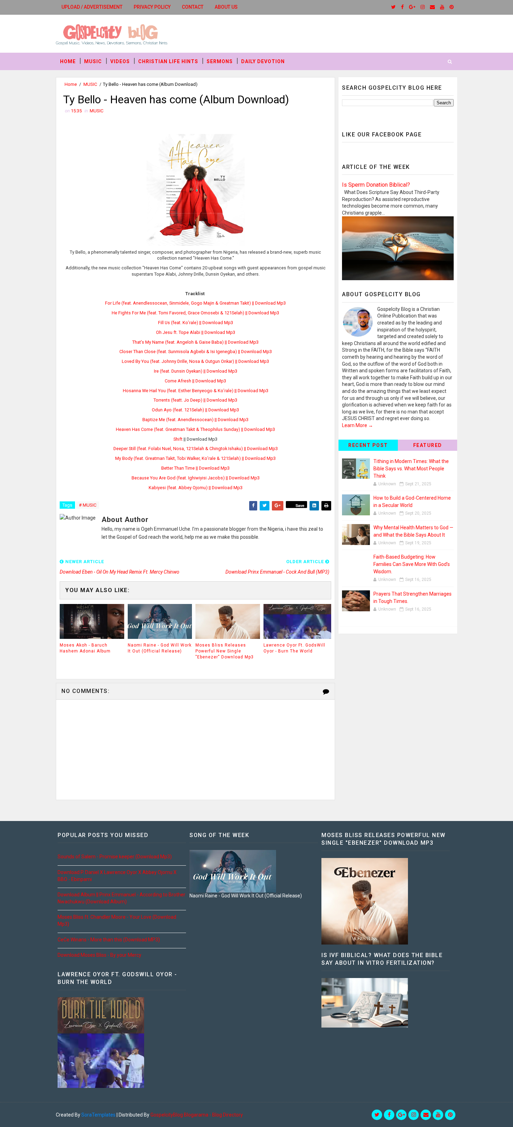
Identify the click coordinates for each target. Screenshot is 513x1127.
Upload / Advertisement (91, 7)
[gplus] (412, 7)
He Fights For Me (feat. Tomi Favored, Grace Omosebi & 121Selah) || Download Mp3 (195, 312)
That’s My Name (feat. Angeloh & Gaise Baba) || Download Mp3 (195, 342)
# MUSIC (87, 505)
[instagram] (422, 7)
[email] (432, 7)
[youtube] (442, 7)
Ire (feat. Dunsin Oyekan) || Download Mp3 (195, 371)
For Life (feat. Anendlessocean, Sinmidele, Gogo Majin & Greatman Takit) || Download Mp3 (195, 303)
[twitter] (393, 7)
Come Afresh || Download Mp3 (195, 380)
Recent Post (368, 445)
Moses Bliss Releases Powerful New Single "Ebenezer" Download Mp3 (224, 651)
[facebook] (402, 7)
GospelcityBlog (166, 1115)
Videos (120, 61)
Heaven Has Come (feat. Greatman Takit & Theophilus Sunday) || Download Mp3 (195, 429)
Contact (192, 7)
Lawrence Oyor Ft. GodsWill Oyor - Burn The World (294, 648)
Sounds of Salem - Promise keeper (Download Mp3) (115, 856)
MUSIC (90, 84)
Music (93, 61)
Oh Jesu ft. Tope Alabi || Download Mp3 (195, 332)
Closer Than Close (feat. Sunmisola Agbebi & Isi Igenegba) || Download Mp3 (195, 351)
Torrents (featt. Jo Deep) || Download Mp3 (195, 400)
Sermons (220, 61)
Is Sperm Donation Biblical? (376, 184)
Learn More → (357, 425)
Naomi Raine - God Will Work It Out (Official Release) (160, 648)
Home (68, 61)
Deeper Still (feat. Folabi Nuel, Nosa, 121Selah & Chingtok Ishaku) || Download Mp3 (195, 448)
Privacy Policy (152, 7)
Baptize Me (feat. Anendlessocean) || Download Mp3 (195, 419)
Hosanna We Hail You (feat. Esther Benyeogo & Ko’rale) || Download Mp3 (195, 390)
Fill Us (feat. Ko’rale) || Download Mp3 (195, 322)
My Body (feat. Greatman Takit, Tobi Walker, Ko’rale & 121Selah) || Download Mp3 (195, 458)
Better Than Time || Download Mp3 (195, 468)
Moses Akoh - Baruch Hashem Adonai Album (85, 648)
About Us (226, 7)
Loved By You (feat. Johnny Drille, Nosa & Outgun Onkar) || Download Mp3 (195, 361)
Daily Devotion (263, 61)
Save (300, 505)
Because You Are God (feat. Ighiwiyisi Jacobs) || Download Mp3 (196, 477)
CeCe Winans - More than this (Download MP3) (109, 939)
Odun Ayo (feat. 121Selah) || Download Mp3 (195, 409)
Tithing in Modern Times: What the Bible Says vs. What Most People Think (411, 468)
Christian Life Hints (168, 61)
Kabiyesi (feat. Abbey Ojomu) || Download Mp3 (196, 487)
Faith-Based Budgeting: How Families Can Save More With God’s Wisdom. (411, 564)
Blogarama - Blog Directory (213, 1115)
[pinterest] (451, 7)
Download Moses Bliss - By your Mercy (99, 955)
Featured (427, 445)
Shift (178, 439)
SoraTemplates (98, 1115)
